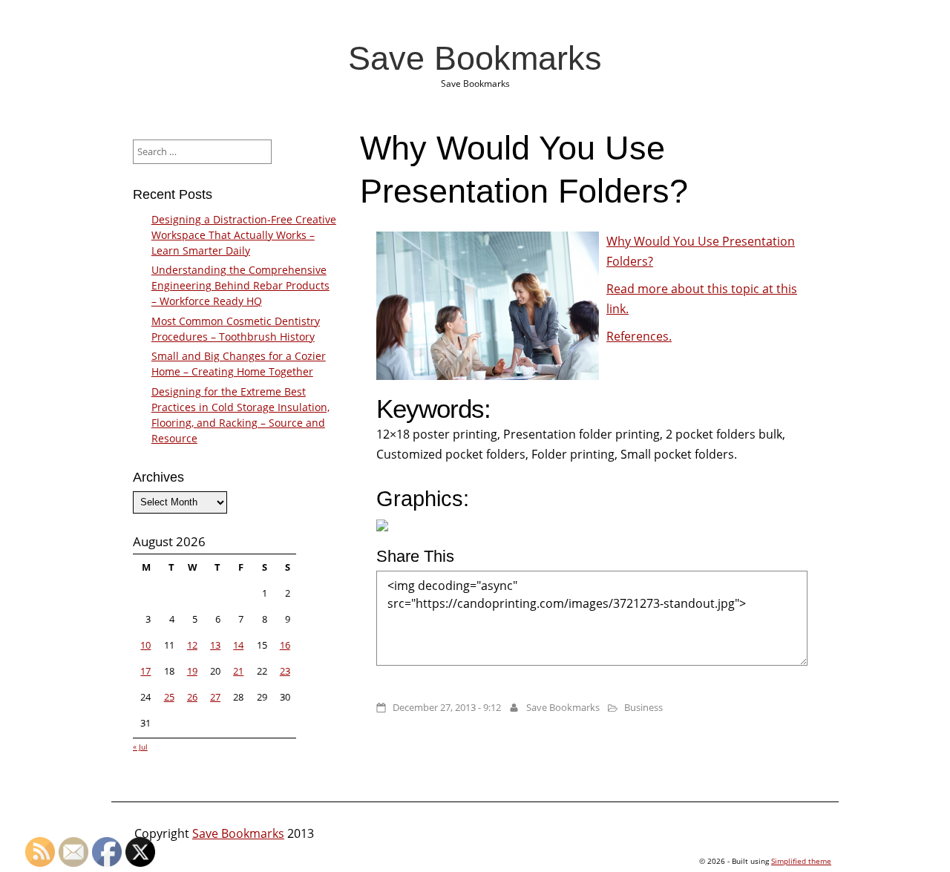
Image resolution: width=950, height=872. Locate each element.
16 (285, 645)
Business (643, 707)
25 (169, 697)
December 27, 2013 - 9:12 (447, 707)
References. (639, 336)
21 (238, 671)
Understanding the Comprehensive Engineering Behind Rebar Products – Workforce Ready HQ (240, 285)
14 (238, 645)
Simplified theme (801, 861)
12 (192, 645)
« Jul (140, 746)
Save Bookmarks (475, 57)
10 (145, 645)
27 (215, 697)
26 (192, 697)
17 (145, 671)
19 (192, 671)
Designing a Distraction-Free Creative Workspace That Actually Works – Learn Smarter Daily (243, 235)
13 (215, 645)
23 (285, 671)
